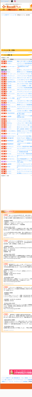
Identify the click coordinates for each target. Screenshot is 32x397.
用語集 (26, 378)
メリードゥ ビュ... (11, 89)
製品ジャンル (12, 9)
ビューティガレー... (11, 66)
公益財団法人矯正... (11, 81)
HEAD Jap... (9, 123)
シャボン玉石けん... (11, 131)
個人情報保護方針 (16, 378)
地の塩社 (9, 110)
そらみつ (9, 63)
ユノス (8, 121)
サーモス (9, 173)
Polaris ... (9, 71)
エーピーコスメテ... (11, 106)
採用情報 (25, 381)
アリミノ (9, 151)
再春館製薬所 (10, 140)
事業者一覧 (21, 9)
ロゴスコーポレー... (11, 136)
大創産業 (9, 85)
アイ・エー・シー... (11, 73)
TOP (4, 9)
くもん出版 (9, 100)
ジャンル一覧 (13, 14)
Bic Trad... (9, 153)
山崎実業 (9, 164)
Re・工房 (9, 91)
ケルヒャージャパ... (11, 119)
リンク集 (4, 379)
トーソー (9, 129)
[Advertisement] (16, 32)
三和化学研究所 (11, 113)
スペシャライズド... (11, 161)
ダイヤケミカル (11, 169)
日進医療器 (9, 61)
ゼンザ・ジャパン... (11, 133)
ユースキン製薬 (11, 98)
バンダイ (9, 127)
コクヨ (8, 69)
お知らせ (10, 379)
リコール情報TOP (5, 14)
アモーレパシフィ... (11, 102)
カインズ (9, 125)
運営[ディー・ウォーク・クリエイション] (12, 381)
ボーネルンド (10, 146)
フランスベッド (11, 75)
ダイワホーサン (11, 159)
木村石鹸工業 (10, 138)
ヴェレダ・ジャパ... (11, 77)
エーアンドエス (11, 93)
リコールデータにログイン (8, 52)
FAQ (22, 378)
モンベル (9, 83)
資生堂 (8, 108)
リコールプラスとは (18, 379)
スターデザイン (11, 79)
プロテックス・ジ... (11, 156)
